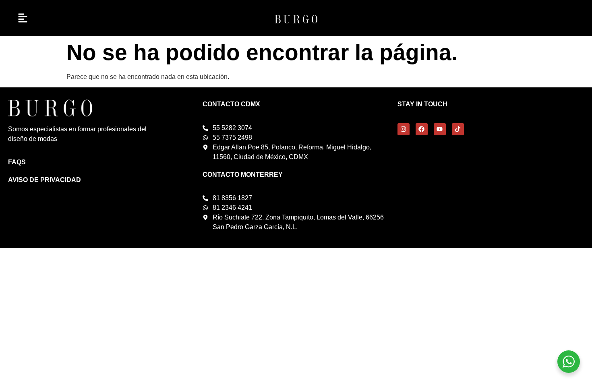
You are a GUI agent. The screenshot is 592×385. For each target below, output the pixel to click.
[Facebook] (422, 129)
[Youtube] (440, 129)
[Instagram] (403, 129)
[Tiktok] (458, 129)
